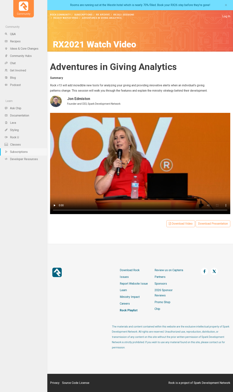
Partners (160, 277)
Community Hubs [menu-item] (21, 56)
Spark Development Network (212, 383)
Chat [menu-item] (13, 63)
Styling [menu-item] (14, 130)
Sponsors (161, 283)
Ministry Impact (130, 297)
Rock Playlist (128, 310)
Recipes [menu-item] (15, 41)
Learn (123, 290)
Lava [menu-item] (13, 122)
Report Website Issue (134, 283)
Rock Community (60, 14)
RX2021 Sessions (123, 14)
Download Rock (130, 270)
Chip (157, 309)
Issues (124, 277)
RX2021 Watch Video (66, 18)
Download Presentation (213, 223)
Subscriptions (83, 14)
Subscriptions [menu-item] (19, 152)
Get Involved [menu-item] (18, 70)
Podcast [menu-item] (15, 85)
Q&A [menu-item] (13, 34)
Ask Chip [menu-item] (15, 108)
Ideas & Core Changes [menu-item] (24, 48)
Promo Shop (162, 302)
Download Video (182, 223)
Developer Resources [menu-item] (24, 159)
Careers (125, 303)
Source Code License (75, 383)
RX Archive (103, 14)
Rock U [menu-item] (14, 137)
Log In (226, 16)
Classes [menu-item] (15, 144)
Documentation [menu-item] (19, 115)
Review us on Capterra (169, 270)
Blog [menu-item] (13, 77)
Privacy (55, 383)
